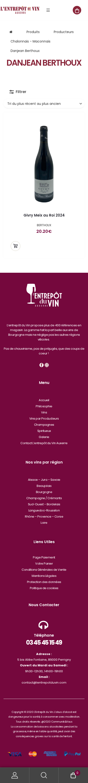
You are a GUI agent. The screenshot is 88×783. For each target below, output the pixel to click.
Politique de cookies (44, 588)
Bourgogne (44, 492)
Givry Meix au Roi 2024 (44, 215)
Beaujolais (44, 486)
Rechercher (44, 775)
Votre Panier (44, 563)
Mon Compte (14, 775)
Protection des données (44, 582)
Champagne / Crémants (44, 498)
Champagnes (44, 424)
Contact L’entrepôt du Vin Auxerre (44, 443)
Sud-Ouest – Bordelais (44, 504)
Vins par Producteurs (44, 418)
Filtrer (21, 91)
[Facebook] (41, 365)
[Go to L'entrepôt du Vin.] (10, 32)
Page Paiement (44, 557)
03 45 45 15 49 (44, 642)
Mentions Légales (44, 576)
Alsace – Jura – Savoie (44, 479)
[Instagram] (47, 365)
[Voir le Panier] (77, 10)
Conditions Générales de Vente (44, 569)
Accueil (44, 400)
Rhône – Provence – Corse (44, 516)
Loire (44, 522)
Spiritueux (44, 431)
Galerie (44, 437)
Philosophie (44, 406)
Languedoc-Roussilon (44, 510)
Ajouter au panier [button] (15, 246)
